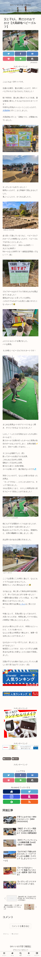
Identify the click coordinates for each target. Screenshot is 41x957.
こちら (22, 604)
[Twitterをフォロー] (29, 791)
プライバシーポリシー (20, 950)
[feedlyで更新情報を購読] (11, 802)
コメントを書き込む (20, 926)
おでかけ (7, 759)
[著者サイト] (11, 791)
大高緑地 (6, 110)
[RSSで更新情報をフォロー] (29, 802)
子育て (16, 759)
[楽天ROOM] (29, 797)
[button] (35, 485)
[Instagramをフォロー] (11, 797)
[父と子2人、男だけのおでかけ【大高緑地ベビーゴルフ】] (32, 54)
